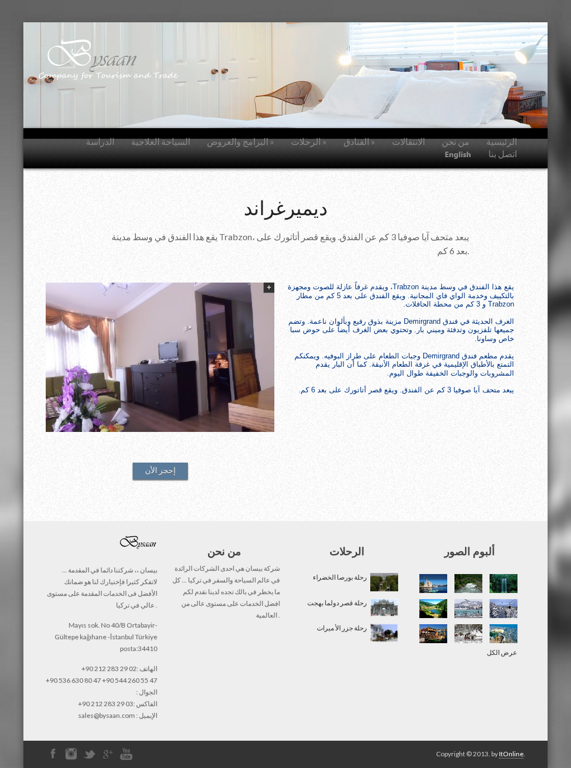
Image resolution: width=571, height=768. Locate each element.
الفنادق (359, 141)
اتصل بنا (502, 153)
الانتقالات (408, 141)
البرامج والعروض (240, 141)
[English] (458, 154)
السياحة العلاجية (160, 141)
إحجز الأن (160, 470)
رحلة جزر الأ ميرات (343, 628)
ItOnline (511, 754)
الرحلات (309, 141)
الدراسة (100, 141)
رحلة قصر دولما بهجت (338, 603)
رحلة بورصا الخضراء (341, 577)
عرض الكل (502, 652)
